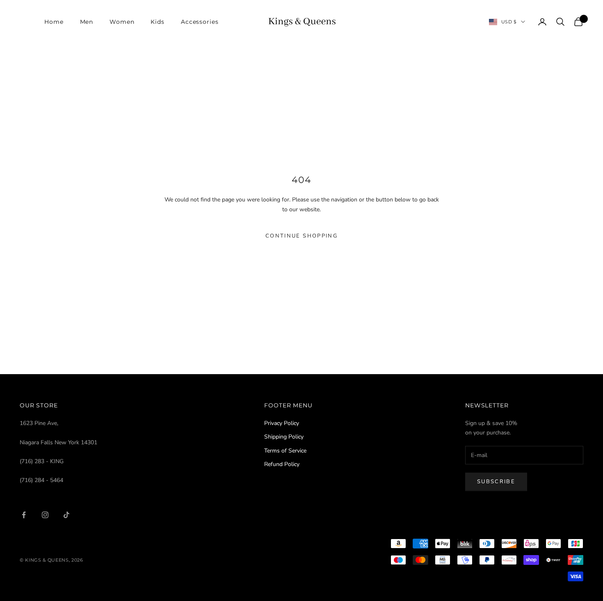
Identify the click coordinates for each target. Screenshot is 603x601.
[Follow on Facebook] (24, 515)
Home (53, 21)
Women (122, 21)
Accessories (200, 21)
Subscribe (496, 481)
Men (87, 21)
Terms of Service (285, 451)
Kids (157, 21)
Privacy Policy (281, 423)
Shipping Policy (284, 437)
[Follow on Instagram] (45, 515)
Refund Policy (281, 464)
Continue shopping (301, 236)
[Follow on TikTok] (66, 515)
